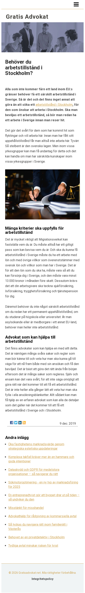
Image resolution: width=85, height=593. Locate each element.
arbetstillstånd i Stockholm (54, 105)
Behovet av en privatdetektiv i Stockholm (36, 537)
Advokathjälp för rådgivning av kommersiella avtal (42, 516)
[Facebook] (11, 422)
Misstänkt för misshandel (26, 508)
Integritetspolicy (42, 578)
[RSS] (24, 422)
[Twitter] (15, 422)
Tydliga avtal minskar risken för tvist (33, 545)
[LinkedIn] (20, 422)
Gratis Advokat (27, 16)
